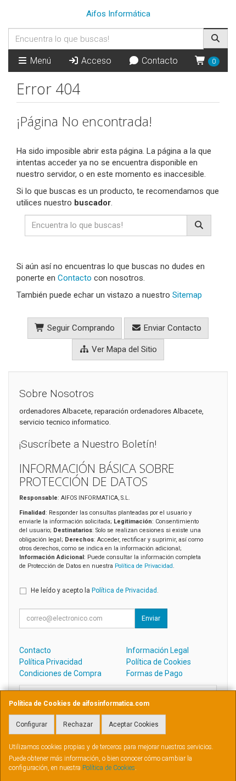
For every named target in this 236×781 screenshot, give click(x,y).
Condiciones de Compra (60, 673)
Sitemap (187, 295)
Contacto (158, 60)
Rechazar (78, 724)
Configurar (31, 724)
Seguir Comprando (80, 328)
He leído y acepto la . (95, 590)
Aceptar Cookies (134, 724)
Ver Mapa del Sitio (123, 349)
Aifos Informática (118, 14)
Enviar (151, 618)
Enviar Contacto (171, 328)
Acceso (95, 60)
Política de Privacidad (144, 566)
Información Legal (157, 650)
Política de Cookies (108, 768)
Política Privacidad (50, 661)
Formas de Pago (154, 673)
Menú (39, 60)
